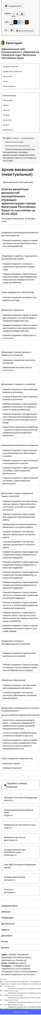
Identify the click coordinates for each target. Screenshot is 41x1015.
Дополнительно (25, 31)
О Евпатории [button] (8, 100)
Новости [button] (6, 110)
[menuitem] (20, 66)
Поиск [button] (5, 81)
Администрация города (14, 142)
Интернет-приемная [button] (10, 66)
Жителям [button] (6, 115)
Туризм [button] (5, 105)
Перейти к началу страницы (16, 785)
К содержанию (14, 6)
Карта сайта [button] (7, 76)
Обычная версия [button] (9, 86)
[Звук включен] (6, 30)
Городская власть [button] (9, 95)
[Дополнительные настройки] (11, 30)
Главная (16, 138)
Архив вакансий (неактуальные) (17, 146)
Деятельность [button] (8, 130)
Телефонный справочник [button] (12, 71)
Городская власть (27, 138)
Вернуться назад (21, 1012)
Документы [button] (7, 120)
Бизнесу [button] (6, 125)
